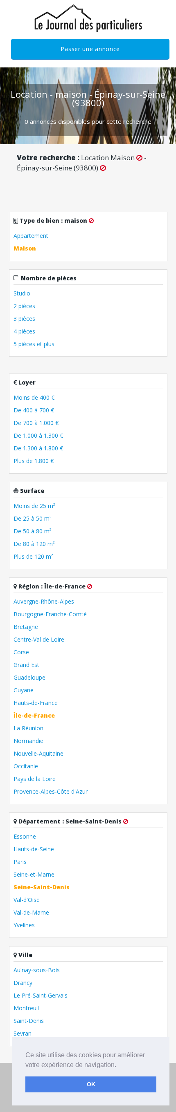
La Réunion (28, 728)
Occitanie (26, 766)
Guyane (24, 690)
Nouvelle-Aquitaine (38, 753)
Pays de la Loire (35, 779)
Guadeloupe (29, 677)
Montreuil (26, 1008)
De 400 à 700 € (34, 410)
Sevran (23, 1033)
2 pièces (24, 306)
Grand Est (26, 665)
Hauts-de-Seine (34, 849)
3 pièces (24, 318)
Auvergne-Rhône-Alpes (44, 601)
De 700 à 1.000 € (36, 423)
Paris (20, 862)
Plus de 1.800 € (34, 461)
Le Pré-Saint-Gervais (41, 995)
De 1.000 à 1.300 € (38, 435)
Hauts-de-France (36, 703)
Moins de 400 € (34, 397)
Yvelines (24, 925)
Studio (22, 293)
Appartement (31, 235)
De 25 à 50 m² (33, 518)
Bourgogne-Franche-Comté (50, 614)
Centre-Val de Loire (39, 639)
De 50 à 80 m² (33, 531)
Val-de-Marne (31, 912)
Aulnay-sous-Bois (37, 970)
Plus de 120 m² (33, 556)
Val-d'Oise (27, 900)
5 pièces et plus (34, 344)
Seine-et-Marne (34, 874)
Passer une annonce (90, 49)
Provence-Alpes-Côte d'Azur (51, 791)
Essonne (25, 836)
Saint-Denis (29, 1021)
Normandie (28, 741)
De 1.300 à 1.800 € (38, 448)
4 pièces (24, 331)
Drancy (23, 983)
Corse (21, 652)
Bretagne (26, 627)
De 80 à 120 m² (34, 544)
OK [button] (91, 1084)
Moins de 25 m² (34, 506)
